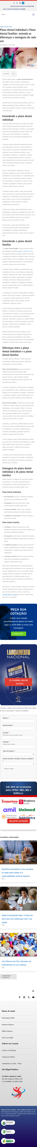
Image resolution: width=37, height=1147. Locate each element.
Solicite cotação (18, 821)
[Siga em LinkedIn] (23, 3)
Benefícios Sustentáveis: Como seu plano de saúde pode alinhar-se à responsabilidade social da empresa (17, 872)
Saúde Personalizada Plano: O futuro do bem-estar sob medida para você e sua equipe (17, 919)
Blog (10, 26)
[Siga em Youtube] (33, 997)
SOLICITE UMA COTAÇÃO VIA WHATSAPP (22, 6)
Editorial (4, 45)
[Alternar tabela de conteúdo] (12, 73)
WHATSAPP (18, 634)
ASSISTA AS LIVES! (20, 689)
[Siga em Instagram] (20, 3)
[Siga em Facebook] (14, 3)
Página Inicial (4, 26)
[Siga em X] (17, 3)
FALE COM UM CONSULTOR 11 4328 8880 (14, 9)
